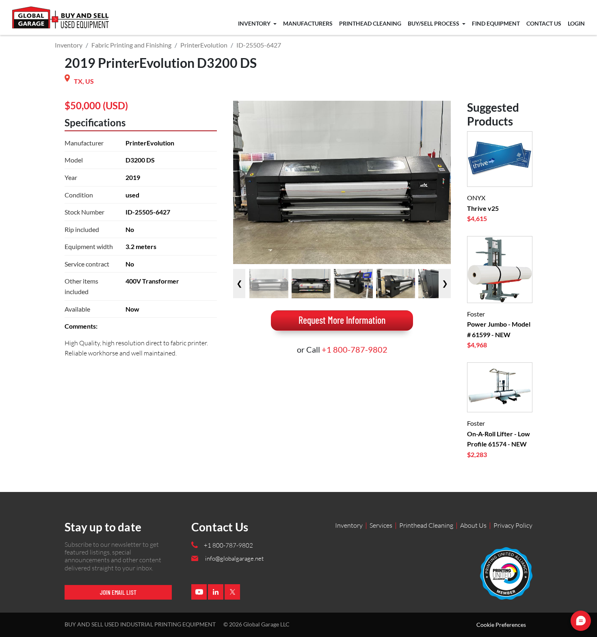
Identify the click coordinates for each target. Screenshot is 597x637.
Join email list (118, 592)
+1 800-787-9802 (354, 349)
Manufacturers (308, 23)
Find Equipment (496, 23)
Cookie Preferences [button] (501, 625)
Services (381, 525)
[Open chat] (581, 621)
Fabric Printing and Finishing (131, 45)
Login (576, 23)
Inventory (255, 23)
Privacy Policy (512, 525)
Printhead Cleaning (370, 23)
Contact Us (543, 23)
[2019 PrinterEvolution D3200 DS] (268, 283)
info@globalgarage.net (234, 558)
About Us (473, 525)
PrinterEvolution (203, 45)
